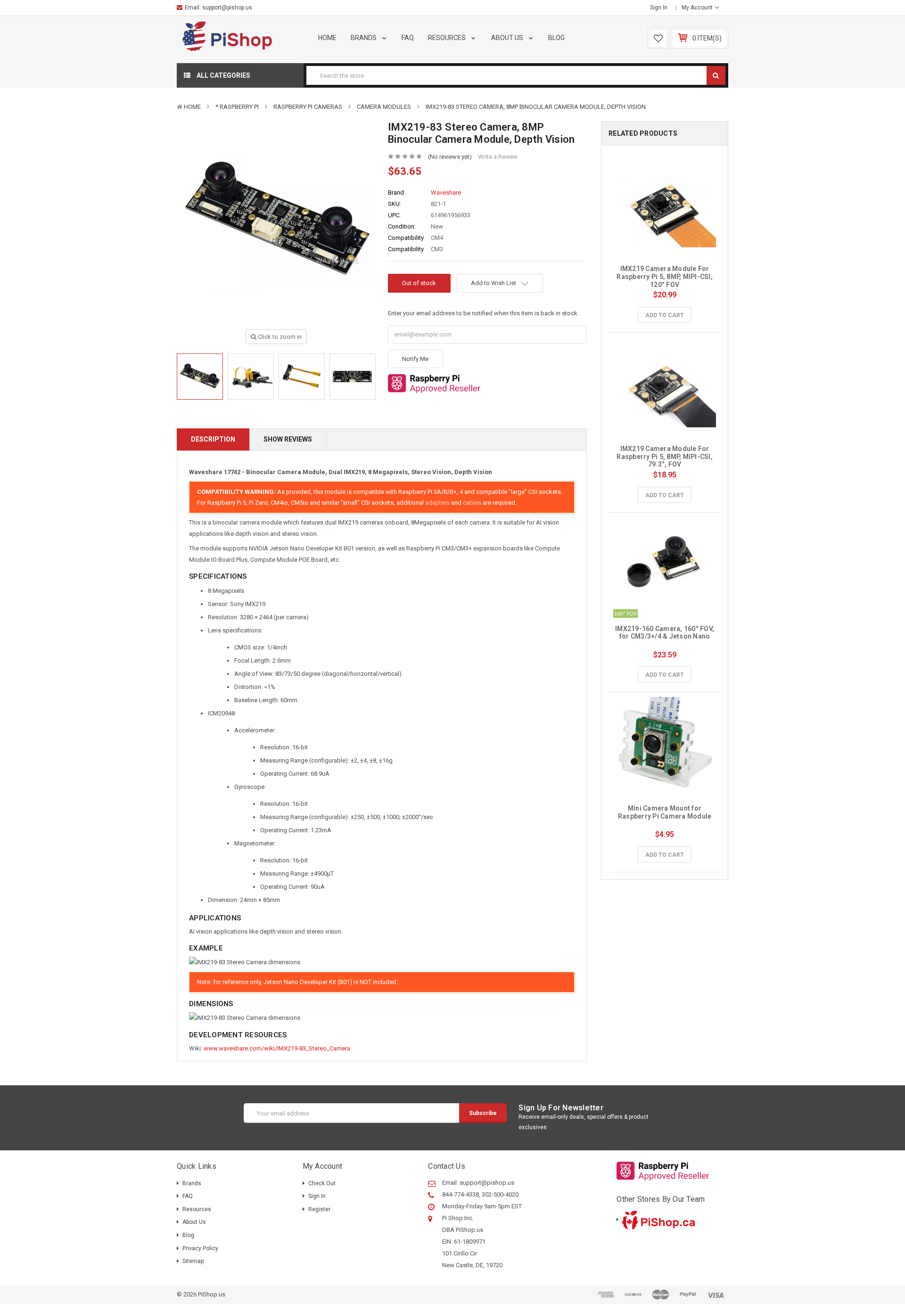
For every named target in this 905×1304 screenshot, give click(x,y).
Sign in (658, 7)
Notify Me (415, 358)
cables (472, 502)
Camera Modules (384, 106)
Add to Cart (664, 315)
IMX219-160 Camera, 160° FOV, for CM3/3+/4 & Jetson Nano (665, 632)
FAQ (408, 37)
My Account (698, 7)
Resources (447, 37)
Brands (364, 37)
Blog (556, 37)
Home (327, 37)
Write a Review (498, 156)
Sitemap (193, 1261)
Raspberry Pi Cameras (307, 106)
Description (213, 439)
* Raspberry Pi (237, 106)
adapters (437, 502)
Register (319, 1209)
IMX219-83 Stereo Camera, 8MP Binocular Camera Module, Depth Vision (536, 106)
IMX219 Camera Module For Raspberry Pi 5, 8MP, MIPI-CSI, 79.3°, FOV (665, 456)
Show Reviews (287, 439)
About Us (508, 37)
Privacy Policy (200, 1248)
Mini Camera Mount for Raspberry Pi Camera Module (665, 812)
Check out (322, 1183)
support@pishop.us (227, 7)
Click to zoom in (279, 336)
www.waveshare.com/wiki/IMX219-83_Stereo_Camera (277, 1048)
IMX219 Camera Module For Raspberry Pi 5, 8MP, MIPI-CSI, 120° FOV (665, 276)
